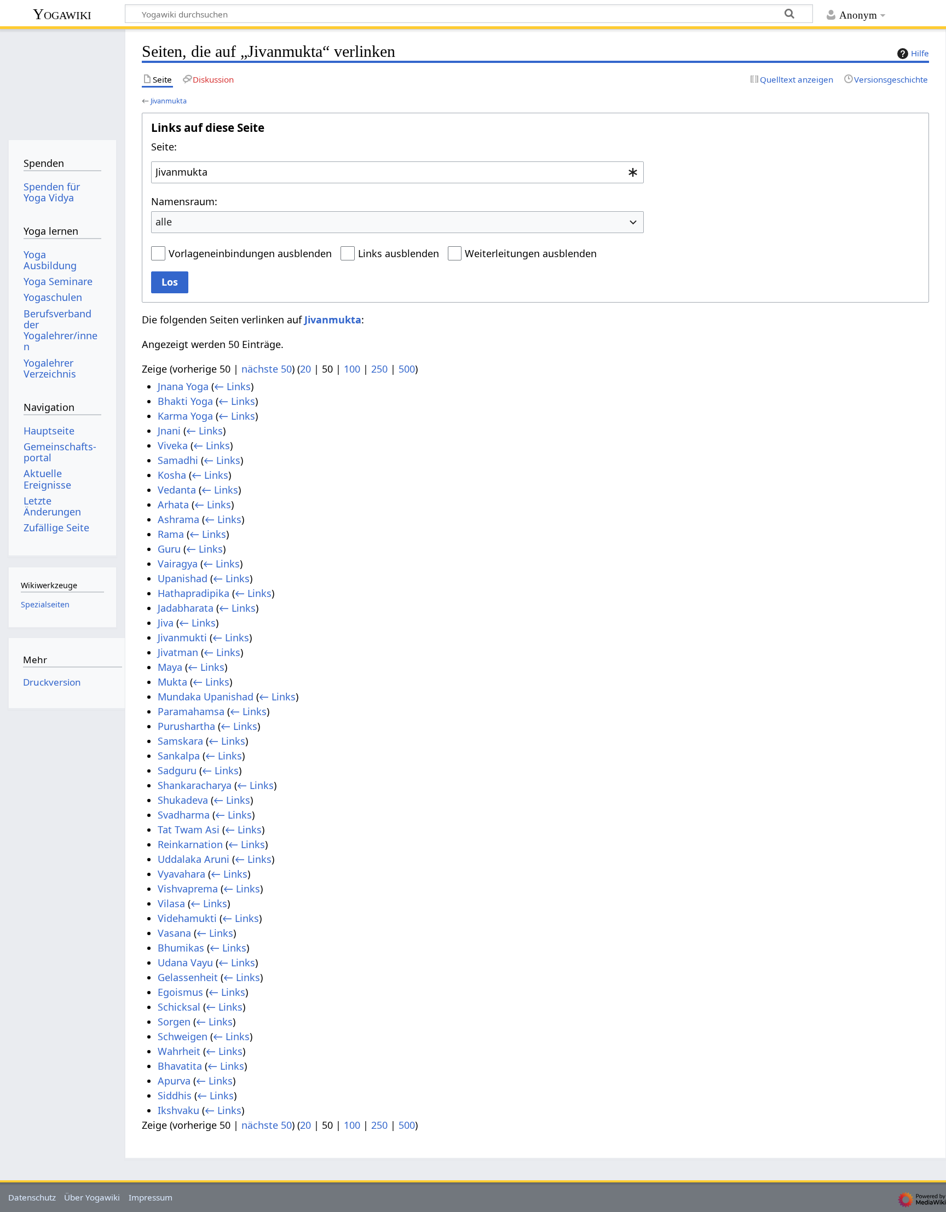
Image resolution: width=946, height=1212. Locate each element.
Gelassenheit (188, 977)
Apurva (174, 1080)
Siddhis (175, 1095)
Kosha (172, 475)
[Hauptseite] (62, 80)
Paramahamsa (191, 711)
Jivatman (178, 652)
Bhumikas (181, 947)
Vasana (174, 933)
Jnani (169, 430)
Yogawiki (62, 13)
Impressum (150, 1197)
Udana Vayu (185, 962)
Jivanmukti (182, 637)
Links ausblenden (398, 253)
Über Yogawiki (92, 1197)
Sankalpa (179, 755)
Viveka (173, 445)
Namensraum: (184, 201)
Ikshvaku (178, 1110)
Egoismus (180, 992)
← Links (232, 386)
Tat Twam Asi (189, 829)
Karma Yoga (185, 415)
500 (407, 368)
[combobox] (397, 172)
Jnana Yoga (183, 386)
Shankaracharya (195, 785)
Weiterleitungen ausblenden (531, 253)
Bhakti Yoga (185, 401)
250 (379, 368)
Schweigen (182, 1036)
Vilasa (171, 903)
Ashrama (178, 519)
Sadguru (177, 770)
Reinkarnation (190, 844)
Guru (169, 548)
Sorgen (174, 1021)
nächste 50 (266, 368)
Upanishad (182, 578)
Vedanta (177, 489)
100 (352, 368)
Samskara (180, 740)
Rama (171, 534)
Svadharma (184, 814)
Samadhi (178, 460)
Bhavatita (180, 1065)
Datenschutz (32, 1197)
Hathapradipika (193, 593)
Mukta (172, 681)
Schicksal (179, 1006)
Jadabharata (186, 607)
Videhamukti (187, 918)
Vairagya (178, 563)
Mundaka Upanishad (205, 696)
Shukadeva (183, 800)
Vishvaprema (188, 888)
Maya (170, 667)
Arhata (173, 504)
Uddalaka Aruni (193, 859)
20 (305, 368)
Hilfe (920, 53)
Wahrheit (179, 1051)
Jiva (166, 622)
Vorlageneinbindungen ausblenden (250, 253)
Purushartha (186, 726)
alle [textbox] (163, 221)
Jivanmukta (169, 101)
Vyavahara (181, 873)
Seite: (164, 146)
